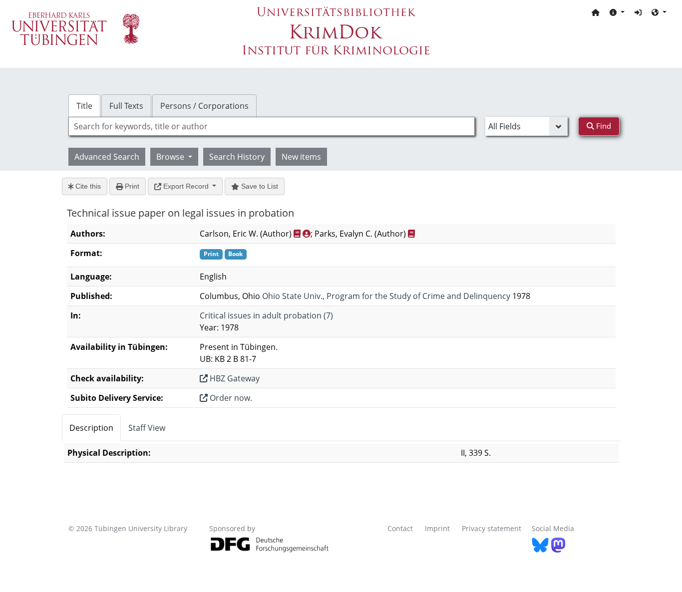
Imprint (437, 528)
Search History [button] (237, 156)
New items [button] (301, 156)
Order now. (230, 397)
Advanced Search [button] (106, 156)
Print (131, 186)
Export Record (186, 186)
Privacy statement (491, 528)
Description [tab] (91, 427)
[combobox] (271, 126)
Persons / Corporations (204, 105)
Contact (400, 528)
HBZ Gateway (234, 378)
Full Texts (126, 105)
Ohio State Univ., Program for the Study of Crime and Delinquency (386, 296)
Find (602, 126)
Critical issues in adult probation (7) (266, 315)
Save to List (258, 186)
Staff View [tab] (146, 427)
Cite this (87, 186)
